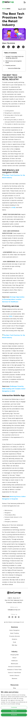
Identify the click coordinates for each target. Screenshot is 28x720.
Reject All (14, 711)
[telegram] (23, 47)
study (13, 207)
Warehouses (14, 663)
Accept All (14, 714)
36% (10, 316)
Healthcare (14, 660)
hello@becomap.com (14, 609)
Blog (14, 688)
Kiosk (14, 642)
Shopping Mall (14, 654)
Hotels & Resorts (14, 675)
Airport (14, 657)
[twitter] (13, 47)
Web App (14, 645)
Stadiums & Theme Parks (14, 669)
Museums (14, 678)
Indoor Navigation (14, 630)
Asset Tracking (14, 633)
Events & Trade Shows (14, 672)
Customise (14, 707)
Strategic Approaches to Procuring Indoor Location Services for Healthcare (13, 299)
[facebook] (3, 47)
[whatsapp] (18, 47)
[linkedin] (8, 47)
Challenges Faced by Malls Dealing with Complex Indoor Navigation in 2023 (13, 389)
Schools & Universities (14, 666)
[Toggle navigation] (25, 2)
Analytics (14, 639)
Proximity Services (14, 636)
